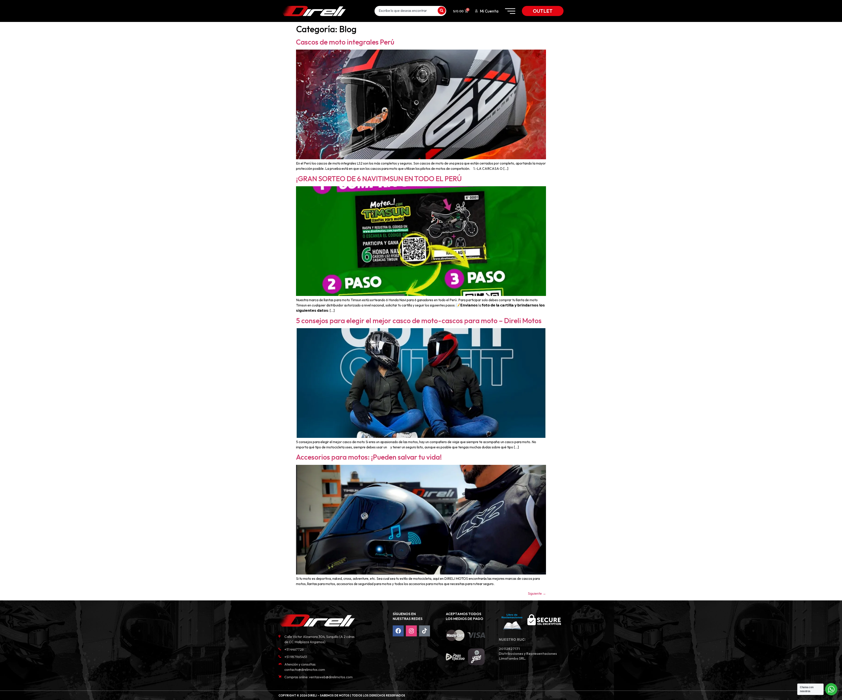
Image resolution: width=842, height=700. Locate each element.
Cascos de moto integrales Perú (345, 42)
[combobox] (405, 10)
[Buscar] (442, 10)
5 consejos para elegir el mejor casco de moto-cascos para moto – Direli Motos (419, 320)
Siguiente (537, 593)
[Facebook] (398, 630)
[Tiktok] (424, 630)
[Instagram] (411, 630)
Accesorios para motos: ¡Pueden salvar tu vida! (369, 457)
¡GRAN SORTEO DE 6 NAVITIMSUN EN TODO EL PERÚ (379, 178)
